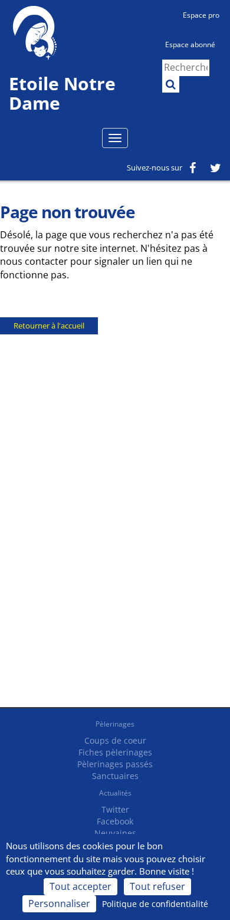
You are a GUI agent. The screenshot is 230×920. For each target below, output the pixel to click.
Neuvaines (115, 833)
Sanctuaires (115, 775)
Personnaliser (59, 903)
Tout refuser (157, 886)
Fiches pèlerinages (115, 752)
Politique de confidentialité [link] (155, 903)
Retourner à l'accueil (49, 325)
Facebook (115, 821)
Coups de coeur (115, 740)
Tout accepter (80, 886)
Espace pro (201, 15)
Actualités (115, 793)
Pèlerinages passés (115, 764)
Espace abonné (190, 45)
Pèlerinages (115, 724)
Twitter (115, 809)
